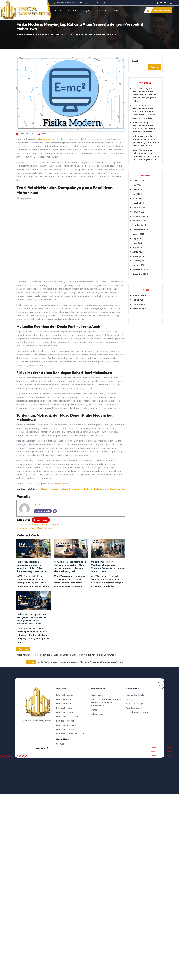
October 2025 (139, 225)
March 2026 (138, 203)
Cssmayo (130, 721)
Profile (71, 10)
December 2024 (140, 269)
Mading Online (139, 295)
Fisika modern (45, 139)
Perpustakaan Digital (135, 703)
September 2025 (140, 229)
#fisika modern (26, 524)
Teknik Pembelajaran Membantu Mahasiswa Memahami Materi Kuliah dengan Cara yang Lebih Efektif (33, 566)
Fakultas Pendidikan (65, 695)
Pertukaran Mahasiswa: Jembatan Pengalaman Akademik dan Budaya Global (106, 702)
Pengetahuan (32, 34)
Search (135, 61)
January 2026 (139, 212)
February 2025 (139, 260)
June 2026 (137, 189)
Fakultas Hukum (63, 703)
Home (58, 10)
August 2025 (138, 234)
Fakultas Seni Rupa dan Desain (70, 733)
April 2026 (137, 198)
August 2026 (138, 180)
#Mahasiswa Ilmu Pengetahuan (47, 524)
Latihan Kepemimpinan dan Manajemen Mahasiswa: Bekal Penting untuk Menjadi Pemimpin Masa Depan (32, 619)
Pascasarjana (97, 695)
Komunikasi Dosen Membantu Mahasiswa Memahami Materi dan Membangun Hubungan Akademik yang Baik (70, 566)
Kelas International (99, 714)
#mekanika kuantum (26, 528)
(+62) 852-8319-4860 (97, 3)
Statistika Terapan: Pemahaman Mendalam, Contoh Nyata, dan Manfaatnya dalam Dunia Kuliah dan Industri (87, 489)
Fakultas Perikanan (64, 708)
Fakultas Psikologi (64, 699)
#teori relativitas (44, 528)
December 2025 (140, 216)
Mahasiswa (137, 300)
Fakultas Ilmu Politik (65, 729)
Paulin (43, 134)
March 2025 (138, 256)
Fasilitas (100, 10)
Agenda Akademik (134, 708)
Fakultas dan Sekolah (135, 695)
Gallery (117, 10)
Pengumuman (139, 308)
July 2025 (137, 238)
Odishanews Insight (134, 716)
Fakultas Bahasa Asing (66, 725)
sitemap (60, 744)
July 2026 (137, 185)
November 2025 (140, 220)
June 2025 (137, 243)
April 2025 (137, 252)
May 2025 (137, 247)
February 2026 (139, 207)
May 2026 (137, 194)
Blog (85, 10)
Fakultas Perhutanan (65, 712)
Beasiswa (130, 699)
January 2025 (139, 265)
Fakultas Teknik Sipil (65, 721)
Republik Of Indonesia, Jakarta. (69, 3)
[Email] (55, 511)
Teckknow (130, 725)
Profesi (94, 710)
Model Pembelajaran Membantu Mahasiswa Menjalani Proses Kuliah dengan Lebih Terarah (108, 566)
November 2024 (140, 274)
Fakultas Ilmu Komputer (67, 716)
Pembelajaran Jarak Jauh (137, 712)
